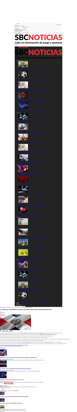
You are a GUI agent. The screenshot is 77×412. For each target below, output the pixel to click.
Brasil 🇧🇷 (17, 303)
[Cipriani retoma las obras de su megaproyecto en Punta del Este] (23, 171)
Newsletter (17, 302)
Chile (19, 161)
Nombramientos (29, 217)
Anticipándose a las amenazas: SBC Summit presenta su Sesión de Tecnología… (32, 269)
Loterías (26, 217)
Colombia (33, 260)
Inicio (1, 307)
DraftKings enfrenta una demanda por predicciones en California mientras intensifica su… (34, 80)
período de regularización (25, 342)
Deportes (21, 217)
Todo (19, 217)
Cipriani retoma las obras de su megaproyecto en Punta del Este (30, 174)
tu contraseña (25, 27)
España (36, 260)
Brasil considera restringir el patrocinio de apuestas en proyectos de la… (31, 69)
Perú (43, 260)
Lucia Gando (6, 359)
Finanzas (23, 217)
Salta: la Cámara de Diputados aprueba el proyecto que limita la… (30, 258)
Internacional (20, 120)
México (42, 260)
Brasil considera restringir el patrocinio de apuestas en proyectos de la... (13, 409)
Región (17, 259)
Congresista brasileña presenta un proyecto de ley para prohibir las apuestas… (32, 100)
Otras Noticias (4, 307)
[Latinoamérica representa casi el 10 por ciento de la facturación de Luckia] (23, 192)
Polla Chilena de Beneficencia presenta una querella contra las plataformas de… (32, 163)
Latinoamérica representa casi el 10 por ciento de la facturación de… (30, 194)
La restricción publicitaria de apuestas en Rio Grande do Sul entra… (30, 247)
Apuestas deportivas (18, 60)
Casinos (19, 172)
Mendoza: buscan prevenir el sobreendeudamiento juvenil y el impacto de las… (32, 227)
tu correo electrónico (26, 32)
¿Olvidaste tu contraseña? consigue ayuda (20, 29)
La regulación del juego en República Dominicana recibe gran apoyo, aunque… (32, 237)
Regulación (33, 217)
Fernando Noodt (2, 312)
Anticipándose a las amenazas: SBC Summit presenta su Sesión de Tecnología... (14, 396)
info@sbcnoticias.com (7, 387)
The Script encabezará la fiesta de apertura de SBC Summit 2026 (12, 379)
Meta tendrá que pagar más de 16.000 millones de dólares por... (11, 403)
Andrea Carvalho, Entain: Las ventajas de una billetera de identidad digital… (32, 90)
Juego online (18, 112)
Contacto (18, 23)
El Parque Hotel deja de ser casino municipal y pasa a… (28, 184)
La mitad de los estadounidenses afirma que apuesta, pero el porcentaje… (31, 205)
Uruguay (45, 260)
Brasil (19, 130)
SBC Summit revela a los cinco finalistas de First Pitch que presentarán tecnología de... (16, 368)
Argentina (19, 225)
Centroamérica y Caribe (21, 235)
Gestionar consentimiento (15, 390)
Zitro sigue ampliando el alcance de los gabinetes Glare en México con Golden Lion (16, 345)
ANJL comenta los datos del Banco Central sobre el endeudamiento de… (31, 132)
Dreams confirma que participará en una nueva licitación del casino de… (31, 215)
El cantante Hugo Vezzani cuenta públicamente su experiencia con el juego (31, 142)
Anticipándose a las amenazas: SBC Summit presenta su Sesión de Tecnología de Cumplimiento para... (18, 357)
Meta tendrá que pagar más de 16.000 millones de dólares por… (30, 122)
